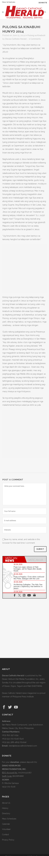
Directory (6, 813)
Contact (5, 834)
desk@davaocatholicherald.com (23, 746)
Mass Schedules (8, 2)
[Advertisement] (24, 268)
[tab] (13, 559)
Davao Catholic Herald (15, 39)
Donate (43, 3)
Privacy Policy (8, 840)
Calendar (6, 824)
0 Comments (35, 39)
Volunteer (6, 829)
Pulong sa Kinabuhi (36, 35)
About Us (6, 803)
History (5, 808)
